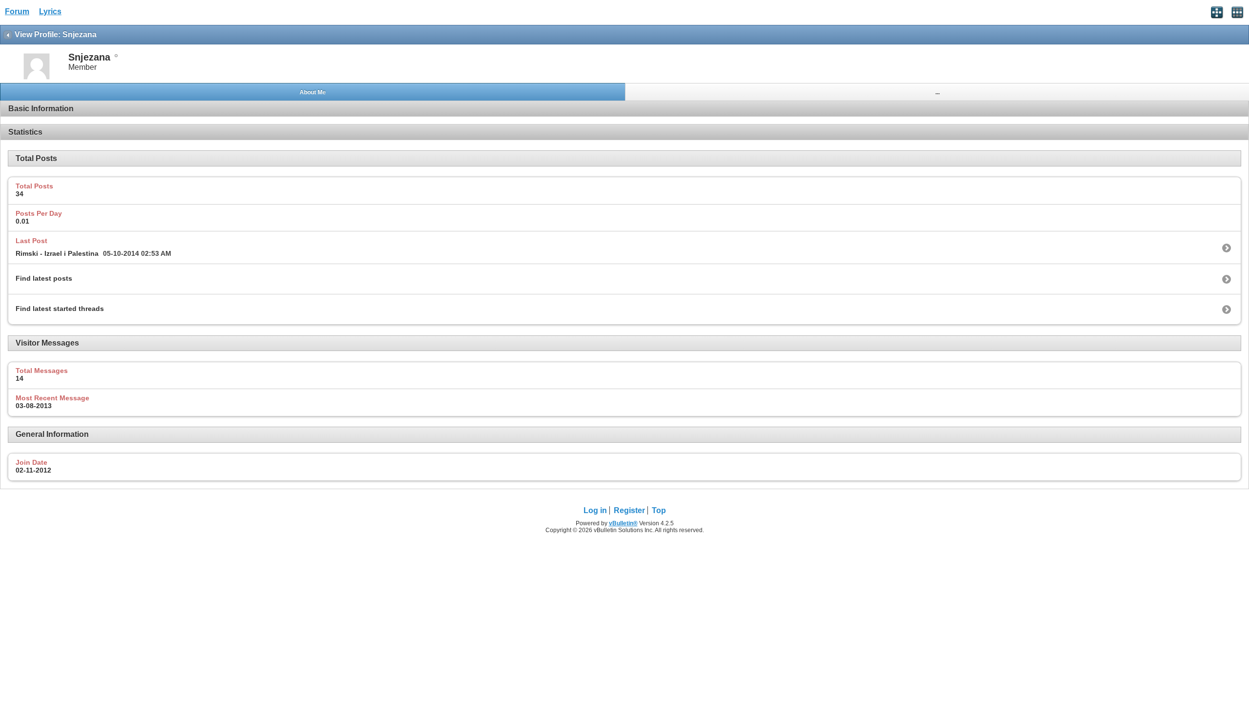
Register (629, 510)
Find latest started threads (60, 308)
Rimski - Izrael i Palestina (57, 253)
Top (659, 510)
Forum (17, 11)
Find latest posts (44, 278)
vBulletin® (623, 523)
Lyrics (50, 11)
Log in (595, 510)
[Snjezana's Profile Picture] (36, 78)
